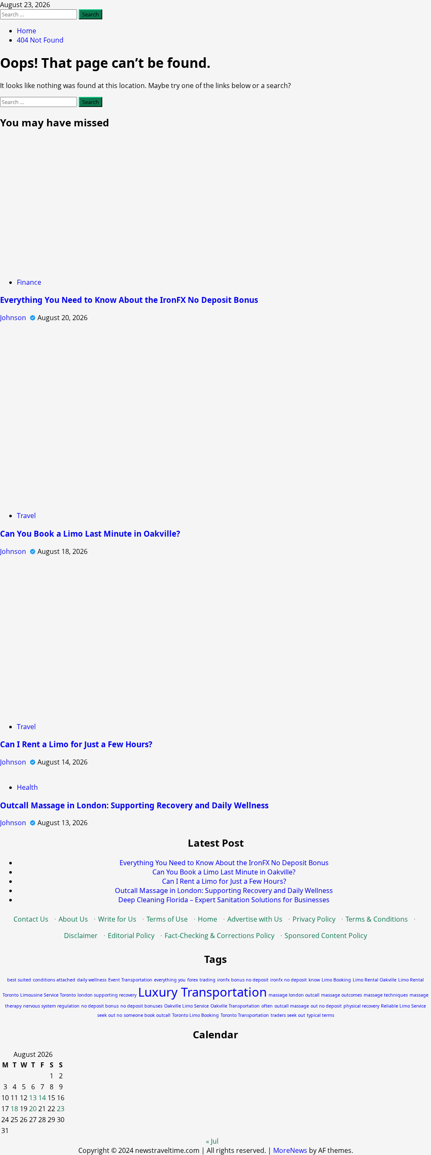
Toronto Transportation (245, 1015)
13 (33, 1097)
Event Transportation (130, 980)
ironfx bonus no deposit (243, 980)
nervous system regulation (51, 1006)
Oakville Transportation (235, 1006)
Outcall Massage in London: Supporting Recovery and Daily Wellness (134, 805)
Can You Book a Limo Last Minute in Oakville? (90, 533)
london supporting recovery (106, 995)
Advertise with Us (254, 919)
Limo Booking (336, 980)
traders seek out (288, 1015)
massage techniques (386, 995)
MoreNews (290, 1150)
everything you (170, 980)
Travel (26, 515)
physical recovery (361, 1006)
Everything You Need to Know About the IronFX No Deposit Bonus (129, 299)
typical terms (320, 1015)
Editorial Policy (131, 935)
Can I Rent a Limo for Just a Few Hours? (76, 744)
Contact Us (30, 919)
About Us (73, 919)
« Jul (212, 1141)
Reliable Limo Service (403, 1006)
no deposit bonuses (141, 1006)
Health (27, 787)
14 (42, 1097)
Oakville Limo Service (186, 1006)
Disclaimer (81, 935)
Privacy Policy (314, 919)
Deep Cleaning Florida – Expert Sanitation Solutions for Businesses (224, 899)
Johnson (14, 317)
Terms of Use (167, 919)
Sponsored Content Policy (326, 935)
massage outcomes (341, 995)
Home (207, 919)
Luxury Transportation (202, 992)
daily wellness (91, 980)
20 (33, 1108)
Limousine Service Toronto (48, 995)
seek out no (109, 1015)
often (267, 1006)
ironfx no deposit (288, 980)
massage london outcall (294, 995)
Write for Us (117, 919)
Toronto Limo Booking (195, 1015)
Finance (29, 282)
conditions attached (54, 980)
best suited (19, 980)
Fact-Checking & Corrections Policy (219, 935)
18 (14, 1108)
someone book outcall (147, 1015)
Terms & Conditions (377, 919)
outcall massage (291, 1006)
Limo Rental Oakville (374, 980)
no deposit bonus (100, 1006)
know (314, 980)
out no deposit (326, 1006)
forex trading (201, 980)
